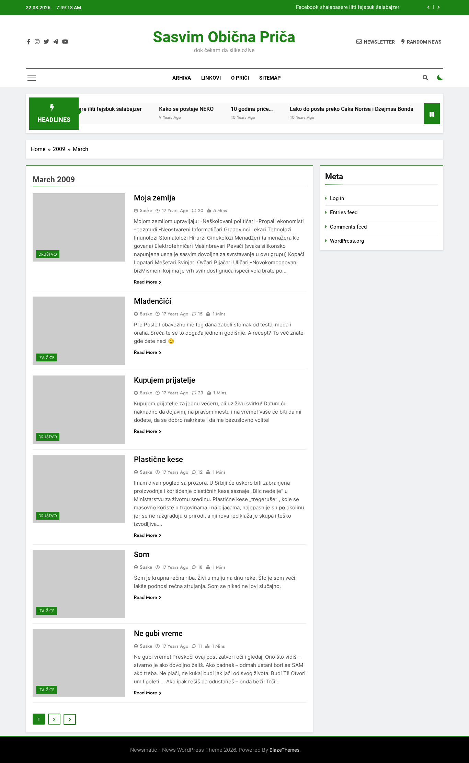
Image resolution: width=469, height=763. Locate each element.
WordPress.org (347, 241)
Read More (145, 281)
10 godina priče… (240, 109)
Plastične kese (158, 459)
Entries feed (343, 212)
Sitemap (270, 78)
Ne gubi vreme (158, 633)
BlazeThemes (284, 750)
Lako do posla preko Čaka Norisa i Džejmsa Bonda (339, 109)
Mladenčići (152, 301)
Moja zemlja (154, 198)
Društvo (47, 254)
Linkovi (211, 78)
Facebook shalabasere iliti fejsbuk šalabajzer (347, 7)
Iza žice (46, 358)
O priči (240, 78)
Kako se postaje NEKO (174, 109)
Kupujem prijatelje (164, 380)
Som (141, 554)
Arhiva (181, 78)
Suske (146, 210)
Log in (337, 198)
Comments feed (348, 227)
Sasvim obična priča (224, 37)
